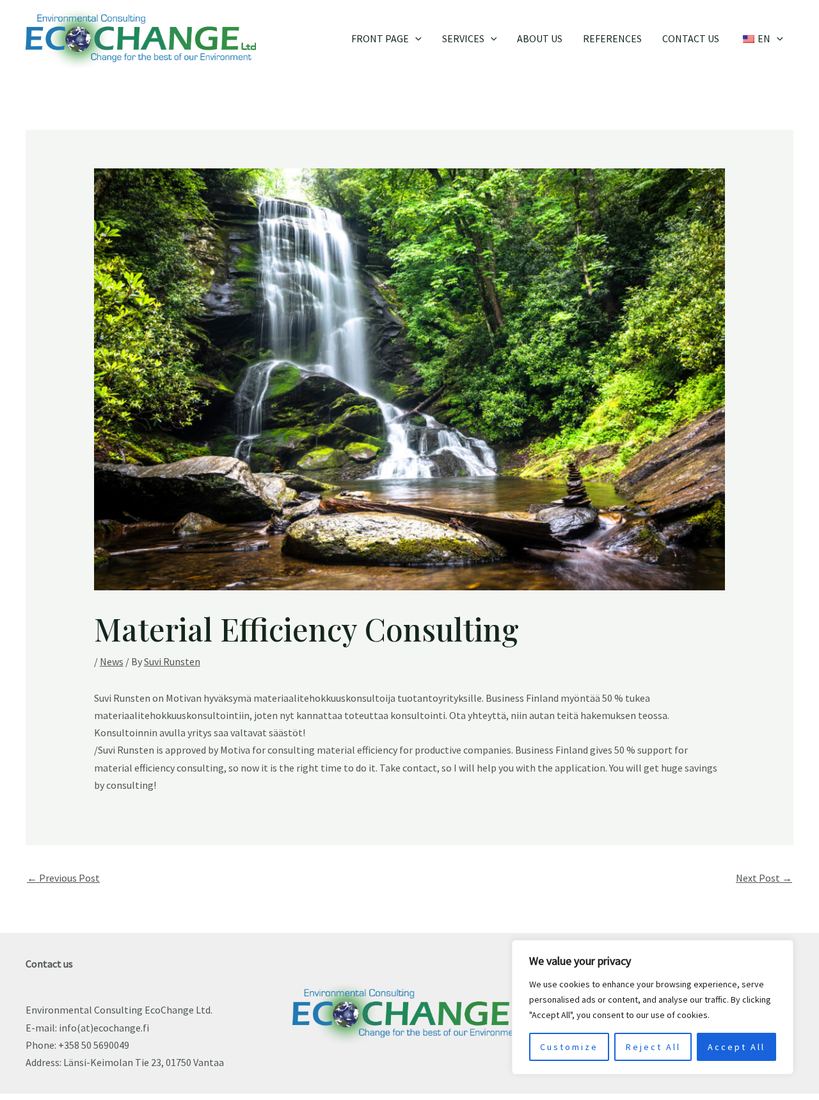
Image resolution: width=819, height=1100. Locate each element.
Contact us (690, 38)
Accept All (736, 1047)
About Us (539, 38)
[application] (415, 38)
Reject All (653, 1047)
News (111, 661)
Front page (380, 38)
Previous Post (63, 877)
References (612, 38)
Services (463, 38)
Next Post (764, 877)
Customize (569, 1047)
